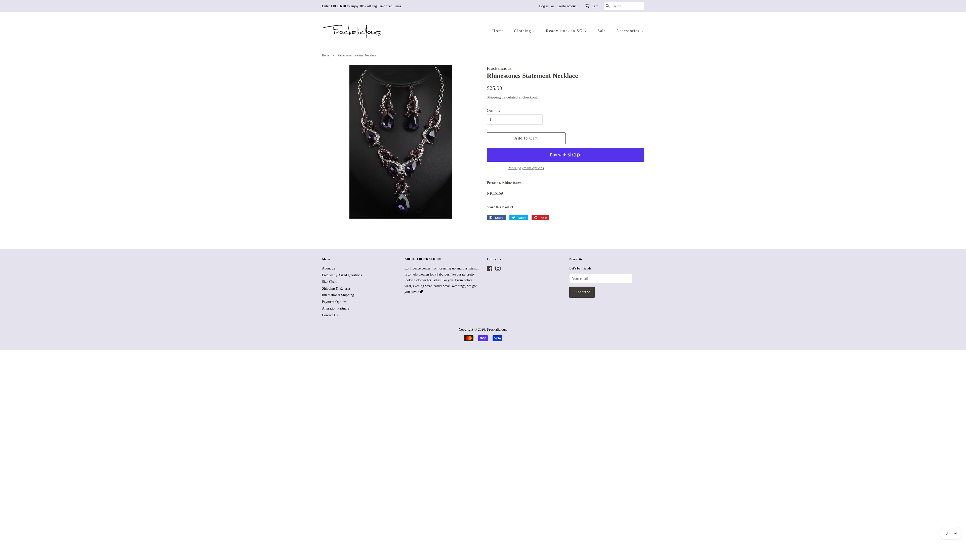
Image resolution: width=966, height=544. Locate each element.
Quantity (494, 110)
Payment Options (334, 302)
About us (328, 268)
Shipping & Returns (336, 288)
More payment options (526, 168)
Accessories (628, 31)
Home (498, 31)
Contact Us (330, 315)
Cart (595, 6)
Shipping (494, 97)
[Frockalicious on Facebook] (490, 269)
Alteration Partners (335, 308)
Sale (601, 31)
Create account (567, 6)
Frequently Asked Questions (342, 275)
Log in (544, 6)
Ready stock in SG (565, 31)
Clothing (523, 31)
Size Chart (329, 282)
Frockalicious (496, 329)
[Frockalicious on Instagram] (498, 269)
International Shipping (338, 295)
